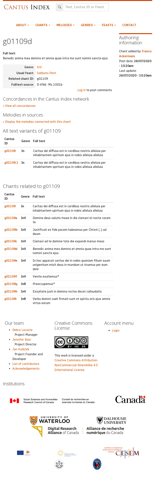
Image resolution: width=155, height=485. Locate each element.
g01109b (11, 230)
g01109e (10, 260)
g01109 (10, 151)
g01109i (10, 299)
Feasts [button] (108, 25)
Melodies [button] (65, 25)
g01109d (10, 249)
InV (39, 67)
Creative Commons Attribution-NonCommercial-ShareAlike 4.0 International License (76, 365)
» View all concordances (19, 106)
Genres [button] (87, 25)
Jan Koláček (20, 349)
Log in (81, 90)
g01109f (10, 276)
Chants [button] (41, 25)
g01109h (10, 291)
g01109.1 (11, 162)
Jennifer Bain (21, 339)
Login (115, 330)
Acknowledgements (26, 368)
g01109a (10, 218)
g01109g (10, 284)
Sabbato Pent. (47, 73)
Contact (129, 25)
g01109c (10, 241)
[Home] (28, 5)
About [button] (21, 25)
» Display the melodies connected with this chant (37, 122)
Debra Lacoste (22, 330)
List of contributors (25, 364)
